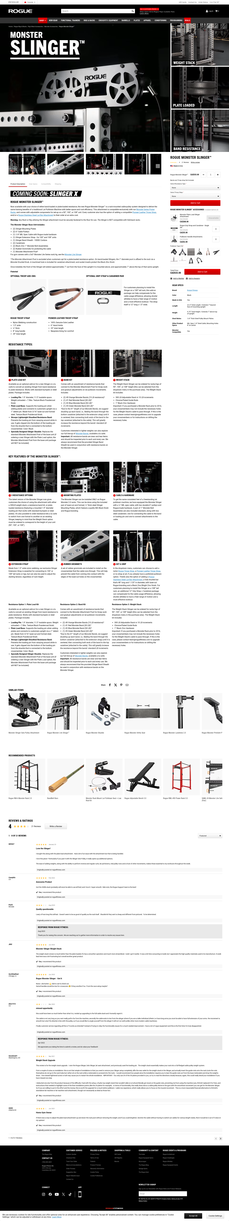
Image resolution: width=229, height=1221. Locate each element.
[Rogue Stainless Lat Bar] (191, 252)
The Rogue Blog (144, 1165)
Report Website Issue (73, 1176)
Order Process (70, 1168)
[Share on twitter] (115, 685)
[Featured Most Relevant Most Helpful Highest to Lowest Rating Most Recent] (210, 835)
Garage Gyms (143, 1168)
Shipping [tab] (58, 184)
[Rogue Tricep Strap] (216, 252)
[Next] (220, 1138)
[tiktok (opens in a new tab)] (70, 1194)
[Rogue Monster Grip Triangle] (174, 252)
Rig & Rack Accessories (35, 26)
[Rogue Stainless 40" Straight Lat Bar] (182, 260)
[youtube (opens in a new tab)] (57, 1194)
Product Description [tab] (17, 184)
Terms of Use (94, 1158)
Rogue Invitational (168, 1154)
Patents (92, 1161)
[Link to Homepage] (21, 11)
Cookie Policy (94, 1172)
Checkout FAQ (70, 1158)
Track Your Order (71, 1161)
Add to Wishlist (178, 278)
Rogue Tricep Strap (126, 571)
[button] (132, 11)
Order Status (203, 2)
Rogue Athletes (167, 1161)
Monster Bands (82, 433)
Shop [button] (41, 20)
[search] (98, 11)
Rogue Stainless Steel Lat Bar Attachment (35, 215)
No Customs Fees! (148, 9)
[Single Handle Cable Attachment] (191, 260)
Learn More (56, 1217)
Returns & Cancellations (73, 1165)
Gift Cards (182, 2)
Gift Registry (118, 1158)
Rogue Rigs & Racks (20, 26)
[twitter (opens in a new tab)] (63, 1194)
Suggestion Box (71, 1172)
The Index (142, 1154)
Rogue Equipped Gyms (146, 1158)
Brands (116, 1161)
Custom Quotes (71, 1154)
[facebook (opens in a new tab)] (50, 1194)
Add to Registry (194, 278)
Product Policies (95, 1165)
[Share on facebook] (109, 685)
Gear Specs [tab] (33, 184)
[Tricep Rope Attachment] (199, 260)
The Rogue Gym (144, 1172)
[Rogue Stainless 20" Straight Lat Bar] (174, 260)
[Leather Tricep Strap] (208, 252)
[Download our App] (80, 1194)
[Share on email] (127, 685)
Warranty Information (97, 1168)
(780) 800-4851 (47, 1162)
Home (11, 26)
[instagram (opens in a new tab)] (44, 1194)
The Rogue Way (47, 1154)
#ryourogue (142, 1161)
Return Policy (143, 1201)
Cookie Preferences (96, 1176)
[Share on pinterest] (121, 685)
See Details (184, 219)
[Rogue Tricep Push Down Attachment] (182, 252)
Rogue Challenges (168, 1158)
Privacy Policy (94, 1154)
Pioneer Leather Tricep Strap (144, 212)
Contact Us (192, 2)
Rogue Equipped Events (170, 1165)
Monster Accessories (51, 26)
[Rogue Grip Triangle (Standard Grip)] (199, 252)
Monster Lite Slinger (73, 254)
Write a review (195, 162)
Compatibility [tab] (46, 184)
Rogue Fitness (192, 290)
